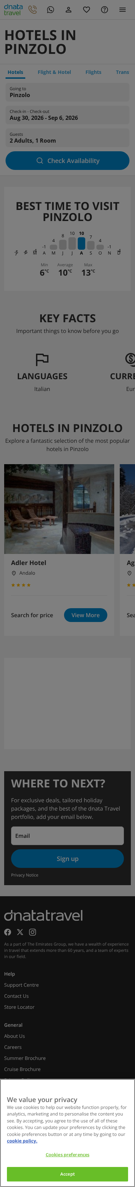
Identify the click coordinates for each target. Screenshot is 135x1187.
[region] (67, 1133)
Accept (67, 1174)
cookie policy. (22, 1141)
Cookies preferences (67, 1154)
